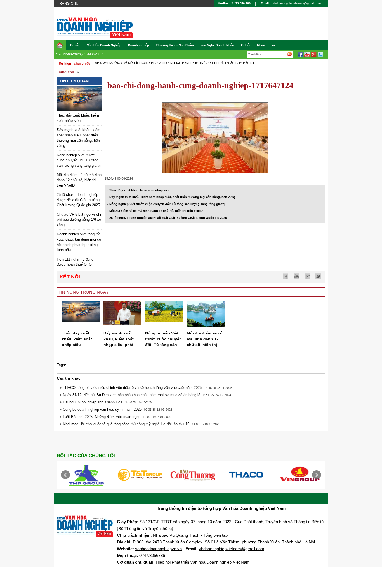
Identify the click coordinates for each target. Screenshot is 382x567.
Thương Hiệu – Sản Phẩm (175, 45)
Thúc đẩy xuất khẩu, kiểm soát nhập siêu (139, 190)
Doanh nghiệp (138, 45)
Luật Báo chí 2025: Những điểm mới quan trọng (101, 417)
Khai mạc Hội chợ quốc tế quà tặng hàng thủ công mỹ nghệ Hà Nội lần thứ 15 (126, 424)
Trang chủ (67, 3)
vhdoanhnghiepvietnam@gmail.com (297, 3)
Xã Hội (245, 45)
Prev (65, 474)
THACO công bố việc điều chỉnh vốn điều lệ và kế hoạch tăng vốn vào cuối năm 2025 (132, 387)
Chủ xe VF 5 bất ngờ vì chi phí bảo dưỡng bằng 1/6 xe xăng (79, 219)
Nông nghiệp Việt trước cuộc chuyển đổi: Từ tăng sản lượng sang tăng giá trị (79, 160)
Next (316, 474)
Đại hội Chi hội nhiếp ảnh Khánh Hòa (92, 402)
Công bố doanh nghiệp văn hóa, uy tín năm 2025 (102, 409)
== (273, 45)
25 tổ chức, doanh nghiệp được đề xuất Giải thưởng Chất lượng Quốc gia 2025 (78, 199)
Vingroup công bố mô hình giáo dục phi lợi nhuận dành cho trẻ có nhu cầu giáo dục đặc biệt (176, 63)
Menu (261, 45)
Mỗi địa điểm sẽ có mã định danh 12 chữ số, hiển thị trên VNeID (79, 180)
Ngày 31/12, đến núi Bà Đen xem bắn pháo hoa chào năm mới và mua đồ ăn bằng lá (131, 395)
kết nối (70, 277)
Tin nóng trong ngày (83, 292)
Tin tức (75, 45)
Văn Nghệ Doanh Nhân (217, 45)
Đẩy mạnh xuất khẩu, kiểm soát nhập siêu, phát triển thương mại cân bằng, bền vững (172, 197)
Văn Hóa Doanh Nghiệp (104, 45)
